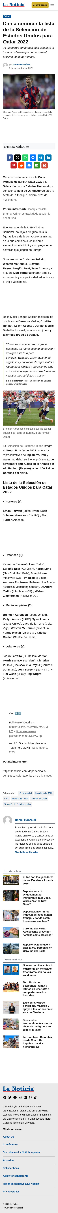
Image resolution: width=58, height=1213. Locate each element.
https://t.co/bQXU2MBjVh (24, 726)
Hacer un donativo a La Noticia (21, 1183)
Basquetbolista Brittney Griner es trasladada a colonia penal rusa (26, 214)
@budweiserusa (26, 731)
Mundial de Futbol (20, 799)
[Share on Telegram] (41, 157)
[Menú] (52, 5)
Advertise (8, 1160)
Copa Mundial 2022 (43, 793)
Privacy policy (11, 1191)
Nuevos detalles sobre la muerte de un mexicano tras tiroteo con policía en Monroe (38, 970)
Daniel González (21, 64)
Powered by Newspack (13, 1208)
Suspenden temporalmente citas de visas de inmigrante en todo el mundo (37, 1025)
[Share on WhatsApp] (25, 157)
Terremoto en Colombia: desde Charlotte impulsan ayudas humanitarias (38, 1041)
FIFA (6, 799)
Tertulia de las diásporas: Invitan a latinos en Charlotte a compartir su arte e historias (36, 989)
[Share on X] (17, 157)
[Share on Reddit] (21, 165)
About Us (8, 1136)
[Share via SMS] (29, 165)
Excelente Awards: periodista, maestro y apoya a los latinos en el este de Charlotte (38, 1007)
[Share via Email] (37, 165)
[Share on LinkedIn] (48, 157)
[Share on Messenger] (33, 157)
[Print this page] (44, 165)
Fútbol (7, 16)
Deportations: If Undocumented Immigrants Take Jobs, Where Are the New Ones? (37, 898)
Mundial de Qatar (39, 799)
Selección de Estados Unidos (25, 446)
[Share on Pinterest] (14, 165)
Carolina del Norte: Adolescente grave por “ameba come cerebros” (38, 931)
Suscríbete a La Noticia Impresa (21, 1152)
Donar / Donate (40, 5)
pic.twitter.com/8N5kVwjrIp (25, 735)
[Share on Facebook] (10, 157)
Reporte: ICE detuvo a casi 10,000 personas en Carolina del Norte (37, 947)
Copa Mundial (25, 793)
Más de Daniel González (26, 852)
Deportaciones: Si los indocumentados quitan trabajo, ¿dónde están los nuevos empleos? (37, 916)
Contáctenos (10, 1144)
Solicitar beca (11, 1168)
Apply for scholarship (15, 1175)
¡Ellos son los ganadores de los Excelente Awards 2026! (38, 880)
